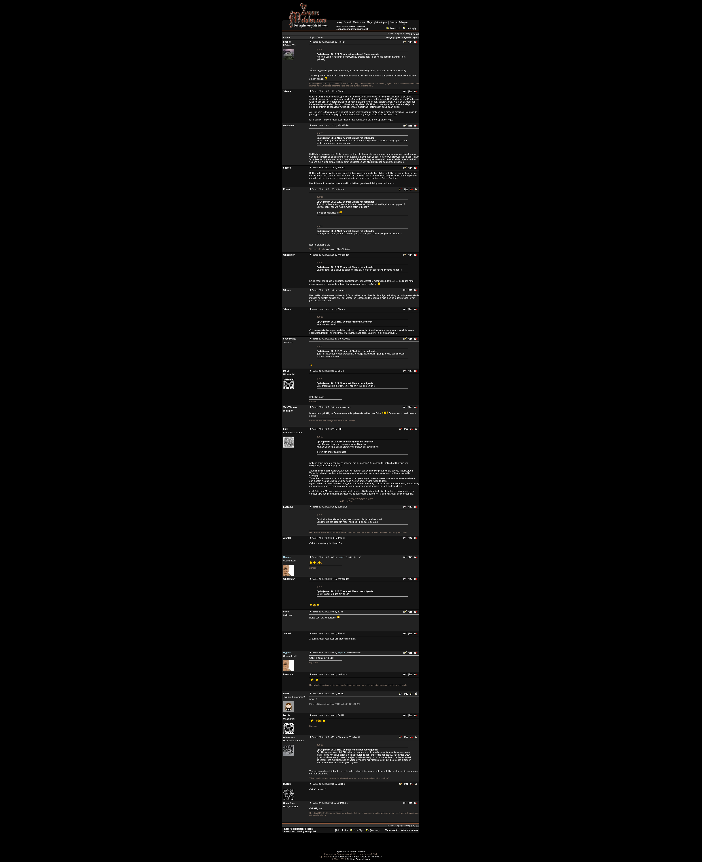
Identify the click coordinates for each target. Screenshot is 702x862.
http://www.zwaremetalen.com (350, 851)
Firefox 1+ (377, 856)
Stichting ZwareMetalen (358, 859)
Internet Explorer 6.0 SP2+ (346, 856)
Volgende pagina (410, 37)
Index (338, 26)
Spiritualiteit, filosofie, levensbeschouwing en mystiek (352, 27)
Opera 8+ (365, 856)
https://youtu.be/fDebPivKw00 (336, 249)
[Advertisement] (375, 11)
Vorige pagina (393, 37)
